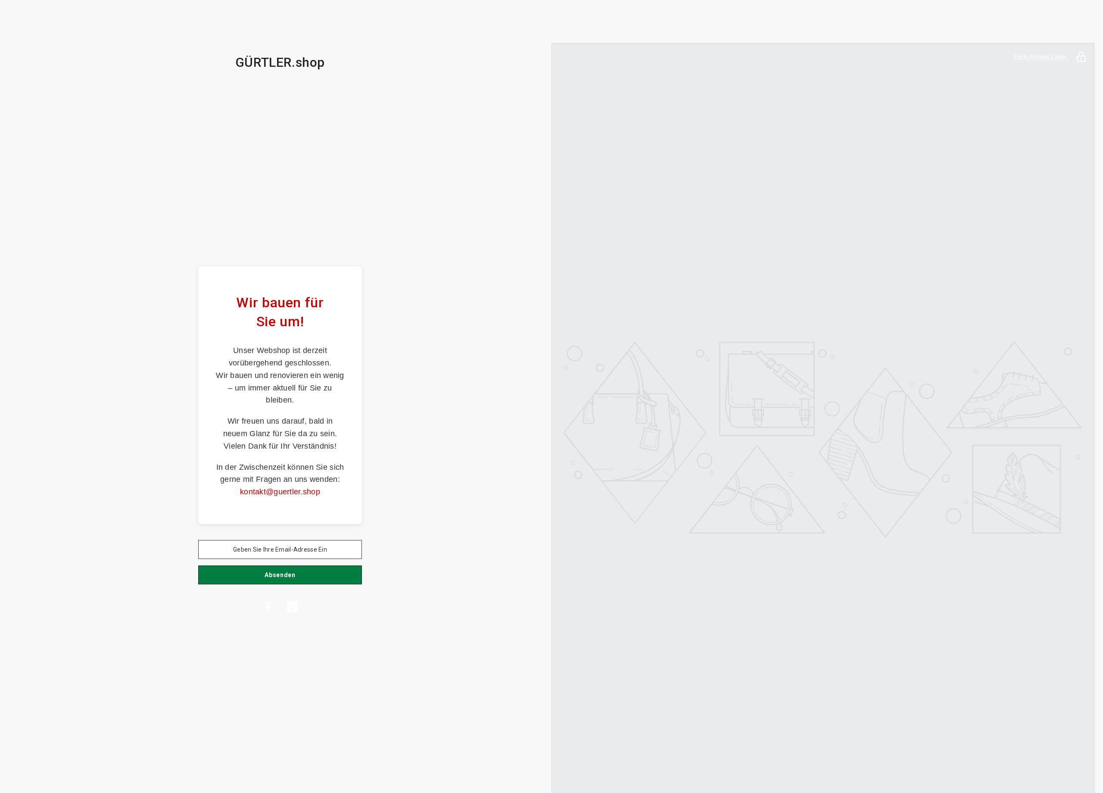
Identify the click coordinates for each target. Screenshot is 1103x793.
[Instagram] (292, 606)
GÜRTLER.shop (280, 62)
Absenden (280, 574)
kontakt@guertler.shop (280, 491)
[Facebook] (268, 606)
